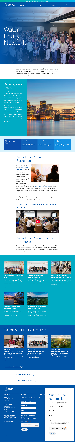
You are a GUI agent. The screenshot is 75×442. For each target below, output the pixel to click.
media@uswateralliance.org (9, 407)
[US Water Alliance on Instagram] (42, 398)
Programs (35, 4)
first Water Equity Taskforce (42, 186)
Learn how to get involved (24, 374)
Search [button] (69, 4)
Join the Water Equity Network (25, 380)
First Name (23, 401)
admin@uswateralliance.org (9, 421)
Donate (62, 4)
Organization (24, 405)
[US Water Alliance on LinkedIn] (39, 398)
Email (24, 410)
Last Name (31, 401)
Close (74, 1)
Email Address (54, 415)
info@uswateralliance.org (9, 404)
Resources (47, 4)
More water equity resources (12, 366)
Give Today (46, 1)
